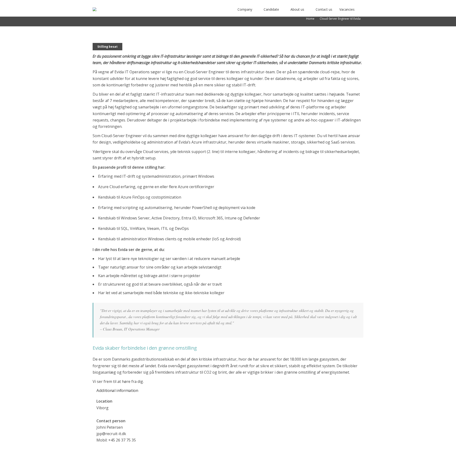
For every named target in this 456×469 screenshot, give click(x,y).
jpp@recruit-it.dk (111, 433)
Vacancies (347, 9)
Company (245, 9)
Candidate (271, 9)
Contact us (324, 9)
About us (297, 9)
